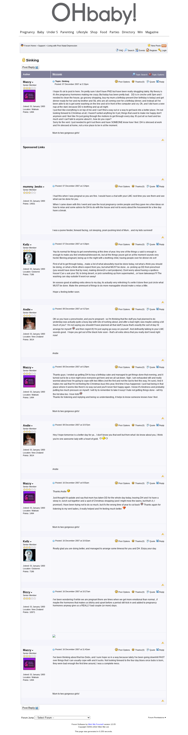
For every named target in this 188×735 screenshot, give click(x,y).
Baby (40, 32)
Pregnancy (27, 32)
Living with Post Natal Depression (62, 46)
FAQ (121, 50)
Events (142, 50)
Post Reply (28, 67)
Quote (152, 82)
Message (57, 74)
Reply (161, 82)
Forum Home (30, 46)
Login (164, 50)
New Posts (156, 46)
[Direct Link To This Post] (54, 81)
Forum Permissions (156, 717)
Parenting (67, 32)
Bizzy (27, 592)
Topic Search (141, 75)
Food (103, 32)
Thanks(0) (139, 82)
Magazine (151, 32)
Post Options (124, 82)
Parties (114, 32)
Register (153, 50)
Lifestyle (82, 32)
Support (41, 46)
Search (131, 50)
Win (140, 32)
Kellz (26, 244)
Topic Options (157, 75)
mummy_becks (33, 186)
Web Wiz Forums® (96, 724)
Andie (27, 309)
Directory (128, 32)
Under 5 (52, 32)
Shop (93, 32)
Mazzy (27, 81)
